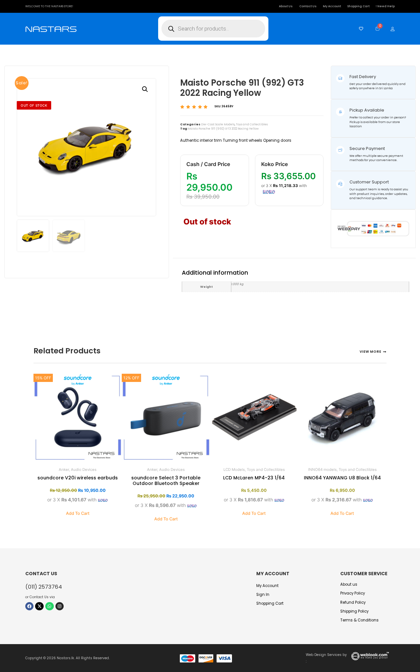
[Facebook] (29, 606)
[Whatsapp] (49, 606)
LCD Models (234, 469)
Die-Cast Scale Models (218, 124)
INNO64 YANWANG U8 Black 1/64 (342, 477)
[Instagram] (59, 606)
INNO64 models (322, 469)
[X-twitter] (39, 606)
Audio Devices (83, 469)
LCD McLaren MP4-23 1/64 (254, 477)
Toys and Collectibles (252, 124)
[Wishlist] (359, 28)
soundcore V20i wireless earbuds (77, 477)
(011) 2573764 (43, 587)
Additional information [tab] (215, 253)
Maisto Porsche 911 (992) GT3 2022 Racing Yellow (223, 129)
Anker (64, 469)
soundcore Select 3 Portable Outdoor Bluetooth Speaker (165, 480)
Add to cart (78, 513)
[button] (145, 89)
